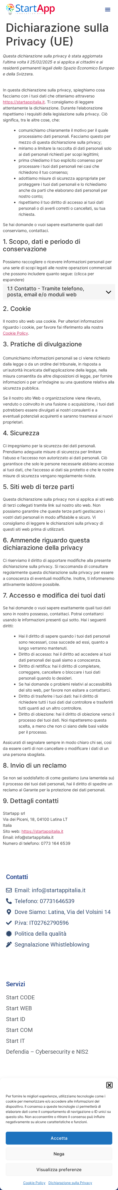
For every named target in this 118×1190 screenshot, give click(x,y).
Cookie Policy (34, 1183)
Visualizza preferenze (59, 1169)
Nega (59, 1154)
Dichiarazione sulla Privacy (70, 1183)
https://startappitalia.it (24, 101)
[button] (109, 1085)
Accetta (59, 1138)
